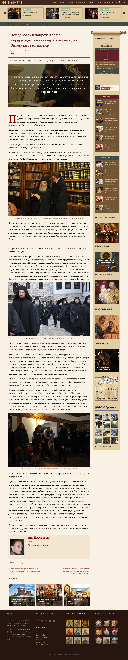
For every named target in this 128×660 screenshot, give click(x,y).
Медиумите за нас (50, 24)
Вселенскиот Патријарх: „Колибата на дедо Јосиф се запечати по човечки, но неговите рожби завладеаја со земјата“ (75, 571)
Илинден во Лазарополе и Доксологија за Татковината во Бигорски (72, 14)
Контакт (114, 2)
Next (117, 233)
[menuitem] (119, 2)
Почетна (54, 2)
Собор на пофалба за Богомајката (107, 13)
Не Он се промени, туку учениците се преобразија (111, 190)
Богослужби (27, 9)
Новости (70, 2)
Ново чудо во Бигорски (107, 261)
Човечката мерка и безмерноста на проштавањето (111, 173)
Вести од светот (28, 24)
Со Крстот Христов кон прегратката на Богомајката (111, 182)
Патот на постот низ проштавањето (111, 163)
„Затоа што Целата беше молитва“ (74, 600)
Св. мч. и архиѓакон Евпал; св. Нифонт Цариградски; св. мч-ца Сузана (105, 65)
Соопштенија (38, 24)
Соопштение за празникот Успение (47, 600)
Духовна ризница (80, 2)
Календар (107, 2)
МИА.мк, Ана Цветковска (39, 545)
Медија (99, 2)
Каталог (91, 2)
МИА (12, 54)
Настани (18, 24)
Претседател (25, 563)
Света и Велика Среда (30, 12)
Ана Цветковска (39, 537)
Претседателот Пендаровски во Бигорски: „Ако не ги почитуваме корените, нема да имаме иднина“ (24, 571)
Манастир (62, 2)
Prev (96, 233)
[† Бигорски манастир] (12, 2)
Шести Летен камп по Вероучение (18, 600)
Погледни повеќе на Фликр (103, 446)
